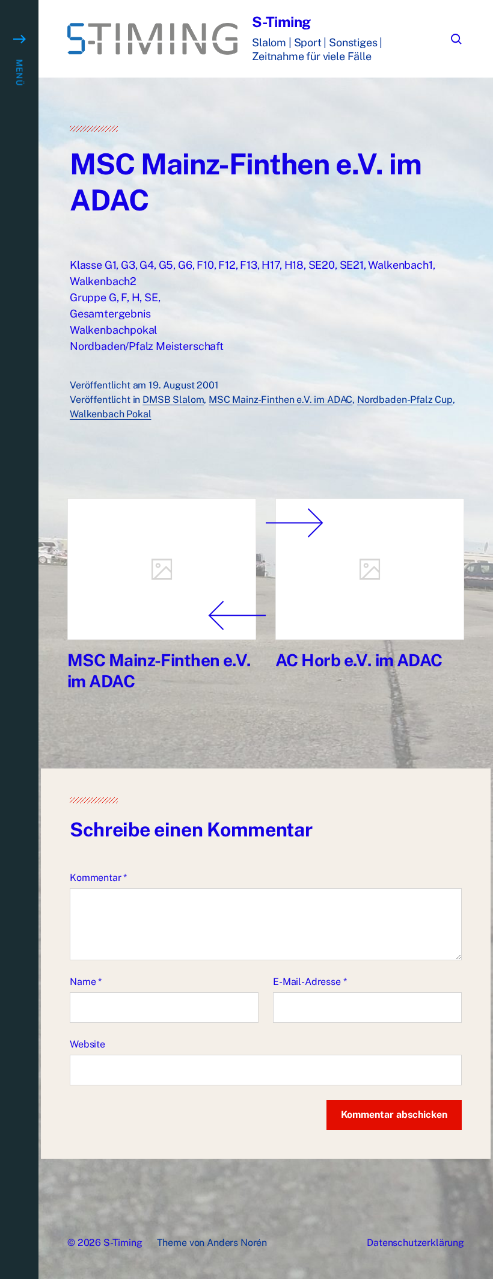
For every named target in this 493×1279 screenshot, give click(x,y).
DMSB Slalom (173, 399)
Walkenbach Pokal (110, 414)
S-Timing (281, 21)
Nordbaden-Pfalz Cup (405, 399)
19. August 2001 (184, 385)
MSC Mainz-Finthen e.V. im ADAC (280, 399)
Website (87, 1044)
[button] (19, 639)
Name (86, 981)
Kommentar (98, 877)
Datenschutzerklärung (415, 1242)
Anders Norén (237, 1242)
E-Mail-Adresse (309, 981)
